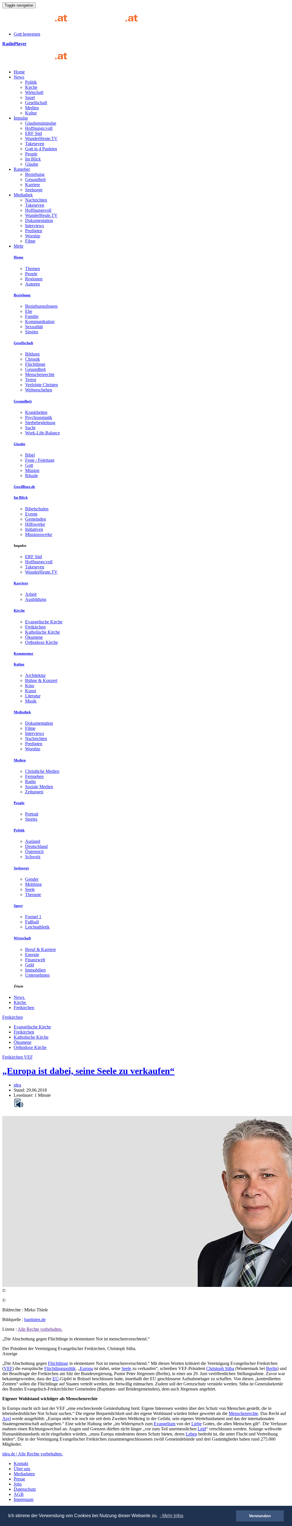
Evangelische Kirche (43, 621)
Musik (30, 701)
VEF (8, 1368)
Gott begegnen (27, 34)
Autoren (32, 284)
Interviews (34, 225)
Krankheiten (36, 412)
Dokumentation (39, 220)
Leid (202, 1428)
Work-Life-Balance (42, 432)
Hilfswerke (35, 524)
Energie (32, 954)
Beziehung (34, 174)
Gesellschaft (36, 102)
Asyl (6, 1418)
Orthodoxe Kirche (41, 642)
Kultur (31, 112)
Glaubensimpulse (40, 123)
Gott (29, 465)
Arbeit (30, 594)
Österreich (34, 851)
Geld (29, 964)
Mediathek (23, 194)
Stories (31, 819)
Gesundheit (35, 179)
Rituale (31, 475)
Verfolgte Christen (41, 384)
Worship (32, 235)
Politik (31, 82)
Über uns (22, 1468)
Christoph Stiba (220, 1368)
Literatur (32, 695)
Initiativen (34, 529)
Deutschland (36, 846)
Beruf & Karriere (40, 949)
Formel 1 (33, 916)
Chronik (32, 359)
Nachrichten (36, 200)
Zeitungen (34, 791)
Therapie (33, 894)
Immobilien (35, 970)
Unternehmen (37, 975)
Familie (31, 316)
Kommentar (23, 653)
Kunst (30, 690)
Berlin (271, 1368)
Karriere (32, 184)
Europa (86, 1368)
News (19, 77)
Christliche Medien (42, 771)
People (31, 153)
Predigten (33, 230)
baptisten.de (35, 1319)
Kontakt (21, 1463)
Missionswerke (38, 534)
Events (31, 514)
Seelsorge (33, 189)
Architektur (35, 675)
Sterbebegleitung (40, 422)
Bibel (30, 455)
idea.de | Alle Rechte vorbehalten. (32, 1453)
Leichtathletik (37, 927)
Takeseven (34, 143)
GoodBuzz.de (24, 486)
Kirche (31, 87)
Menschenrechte (39, 374)
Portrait (31, 814)
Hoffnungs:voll (38, 128)
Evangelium (164, 1423)
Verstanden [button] (260, 1515)
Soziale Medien (39, 786)
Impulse (21, 118)
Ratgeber (22, 169)
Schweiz (32, 856)
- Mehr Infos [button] (171, 1515)
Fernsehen (34, 776)
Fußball (32, 921)
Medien (32, 107)
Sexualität (34, 326)
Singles (31, 331)
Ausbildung (35, 599)
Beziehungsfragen (41, 306)
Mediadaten (24, 1473)
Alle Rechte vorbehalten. (40, 1329)
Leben (191, 1433)
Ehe (28, 311)
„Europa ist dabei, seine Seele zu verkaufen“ (88, 1071)
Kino (29, 685)
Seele (30, 889)
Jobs (18, 1484)
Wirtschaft (34, 92)
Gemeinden (35, 519)
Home (19, 71)
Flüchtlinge (35, 364)
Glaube (31, 164)
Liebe (196, 1423)
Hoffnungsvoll (38, 210)
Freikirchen (35, 627)
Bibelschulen (36, 508)
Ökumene (34, 637)
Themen (32, 268)
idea (17, 1085)
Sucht (30, 427)
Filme (30, 241)
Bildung (32, 354)
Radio (30, 781)
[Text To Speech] (19, 1103)
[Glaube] (37, 62)
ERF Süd (33, 133)
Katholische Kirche (42, 632)
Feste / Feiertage (39, 460)
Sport (30, 97)
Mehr (18, 246)
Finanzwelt (35, 959)
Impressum (23, 1499)
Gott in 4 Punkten (41, 148)
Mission (32, 470)
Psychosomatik (38, 417)
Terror (30, 379)
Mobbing (33, 884)
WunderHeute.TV (41, 138)
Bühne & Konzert (41, 680)
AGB (19, 1494)
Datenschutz (25, 1489)
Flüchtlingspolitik (60, 1368)
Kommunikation (39, 321)
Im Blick (33, 159)
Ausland (32, 841)
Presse (19, 1478)
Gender (31, 879)
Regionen (33, 278)
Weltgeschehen (38, 389)
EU (55, 1378)
